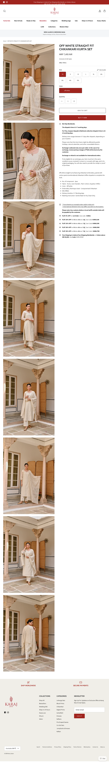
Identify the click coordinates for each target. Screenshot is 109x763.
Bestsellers (43, 21)
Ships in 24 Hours (87, 21)
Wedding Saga (66, 21)
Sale (76, 21)
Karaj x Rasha (101, 21)
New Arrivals (18, 21)
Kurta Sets (6, 21)
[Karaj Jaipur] (54, 11)
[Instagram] (7, 2)
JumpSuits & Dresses (63, 728)
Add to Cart (82, 110)
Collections (52, 27)
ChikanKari (60, 707)
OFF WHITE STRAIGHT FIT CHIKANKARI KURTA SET (20, 41)
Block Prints (60, 703)
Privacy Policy (57, 747)
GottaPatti (60, 713)
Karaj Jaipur (11, 753)
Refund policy (87, 747)
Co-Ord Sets (60, 725)
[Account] (99, 11)
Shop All (41, 700)
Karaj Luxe (42, 713)
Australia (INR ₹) (11, 748)
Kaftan (59, 731)
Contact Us (95, 747)
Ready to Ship (31, 21)
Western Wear (64, 27)
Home (4, 41)
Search (38, 747)
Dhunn (41, 716)
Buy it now (82, 118)
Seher (41, 719)
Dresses (59, 716)
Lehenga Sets (61, 700)
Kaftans (59, 719)
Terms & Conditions (47, 747)
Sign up (79, 716)
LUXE (42, 27)
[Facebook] (4, 2)
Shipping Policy (67, 747)
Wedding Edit (43, 707)
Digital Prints (61, 710)
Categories (54, 21)
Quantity (62, 97)
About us (102, 747)
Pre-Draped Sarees (62, 722)
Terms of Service (77, 747)
